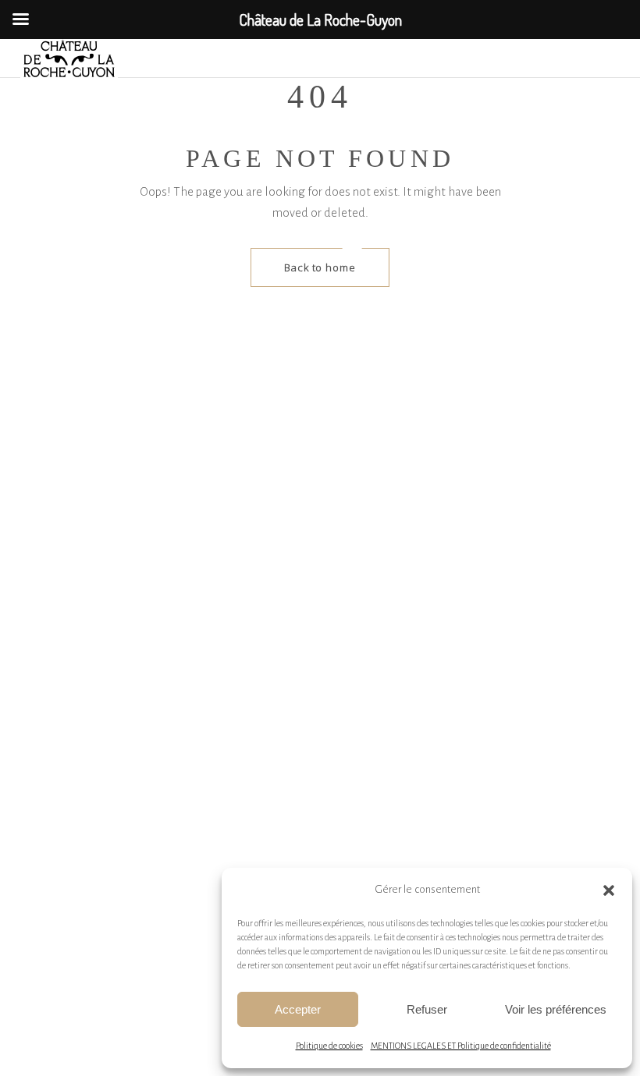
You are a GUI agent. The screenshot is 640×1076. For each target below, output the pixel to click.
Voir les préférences (555, 1009)
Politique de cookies (329, 1045)
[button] (609, 890)
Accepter (298, 1009)
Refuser (427, 1009)
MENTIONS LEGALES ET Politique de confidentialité (461, 1045)
